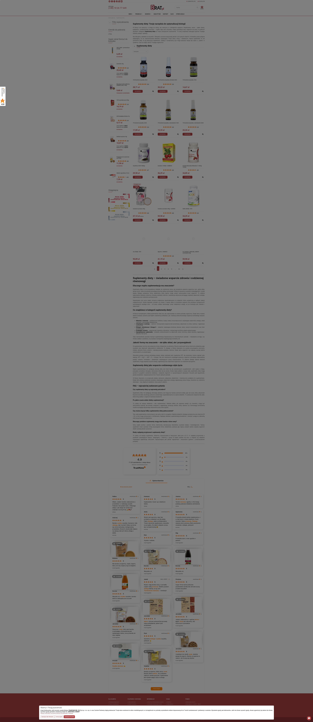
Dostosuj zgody (59, 716)
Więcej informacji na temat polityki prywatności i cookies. (56, 713)
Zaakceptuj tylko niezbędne (47, 716)
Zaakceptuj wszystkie (69, 716)
